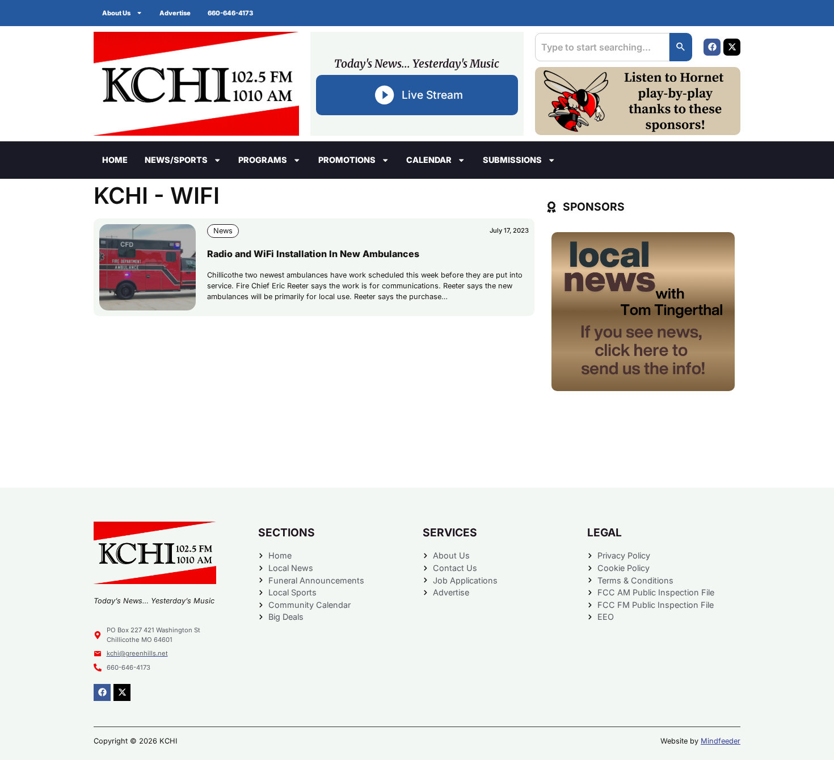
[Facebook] (712, 47)
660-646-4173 (230, 13)
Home (115, 160)
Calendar (429, 160)
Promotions (347, 160)
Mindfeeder (720, 741)
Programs (262, 160)
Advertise (175, 13)
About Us (116, 13)
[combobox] (602, 47)
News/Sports (176, 160)
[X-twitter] (731, 47)
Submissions (512, 160)
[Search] (680, 47)
